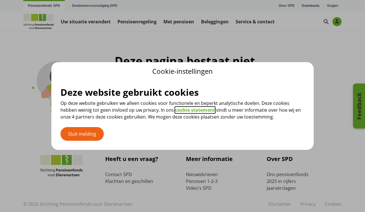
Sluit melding (82, 134)
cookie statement (195, 110)
